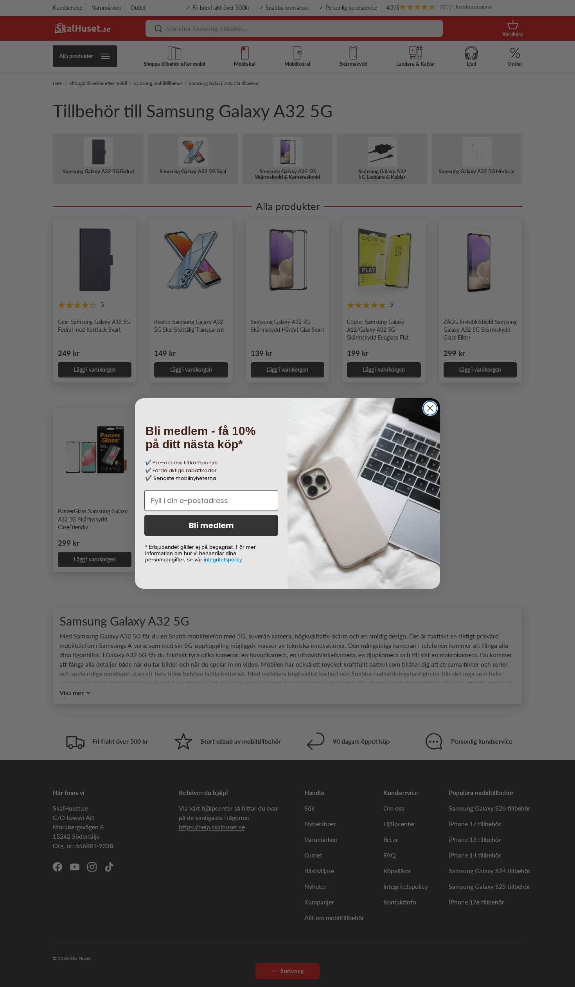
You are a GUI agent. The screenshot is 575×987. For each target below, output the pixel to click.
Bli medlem (211, 525)
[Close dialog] (430, 408)
